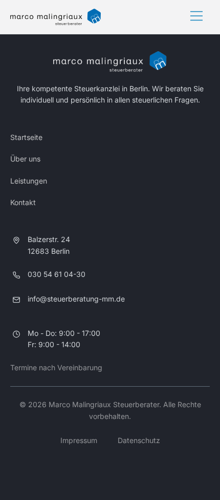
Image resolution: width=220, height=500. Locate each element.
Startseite (26, 137)
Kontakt (23, 202)
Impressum (78, 440)
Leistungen (28, 180)
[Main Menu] (196, 17)
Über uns (25, 158)
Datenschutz (139, 440)
